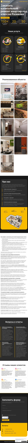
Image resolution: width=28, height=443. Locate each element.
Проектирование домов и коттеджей (20, 49)
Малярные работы (19, 68)
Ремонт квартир (5, 51)
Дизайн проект (5, 66)
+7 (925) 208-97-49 (23, 1)
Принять (22, 441)
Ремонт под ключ (5, 50)
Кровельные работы (19, 67)
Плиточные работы (19, 66)
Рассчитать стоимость (5, 17)
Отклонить (17, 441)
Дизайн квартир (5, 69)
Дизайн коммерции (5, 67)
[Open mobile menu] (11, 1)
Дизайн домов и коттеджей (7, 68)
